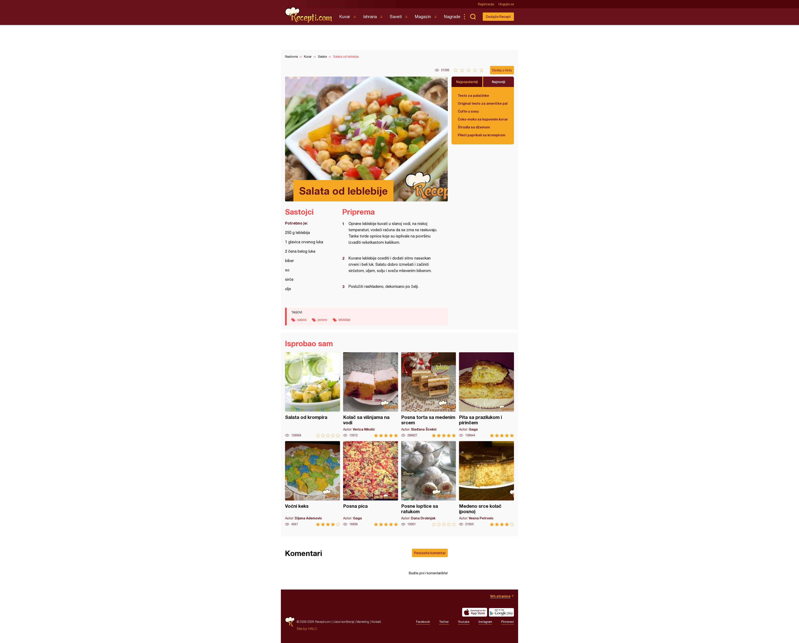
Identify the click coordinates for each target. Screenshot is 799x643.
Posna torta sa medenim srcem (428, 394)
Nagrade (452, 16)
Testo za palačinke (473, 95)
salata (301, 320)
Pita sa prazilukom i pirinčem (486, 394)
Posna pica (370, 483)
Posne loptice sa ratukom (428, 483)
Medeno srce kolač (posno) (486, 483)
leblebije (344, 320)
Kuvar (344, 16)
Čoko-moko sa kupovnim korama (483, 119)
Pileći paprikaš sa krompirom (481, 135)
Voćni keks (312, 483)
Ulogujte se (506, 4)
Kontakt (376, 621)
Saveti (396, 16)
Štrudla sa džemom (474, 127)
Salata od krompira (312, 394)
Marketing (362, 621)
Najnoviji (498, 82)
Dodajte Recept (498, 17)
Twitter (444, 621)
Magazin (423, 16)
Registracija (486, 4)
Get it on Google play (501, 612)
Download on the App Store (474, 612)
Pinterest (507, 621)
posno (322, 320)
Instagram (485, 621)
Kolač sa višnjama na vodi (370, 394)
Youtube (463, 621)
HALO (312, 629)
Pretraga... (473, 17)
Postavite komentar (430, 553)
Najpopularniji (467, 82)
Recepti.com (309, 15)
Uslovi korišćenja (343, 621)
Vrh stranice (500, 596)
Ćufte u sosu (468, 111)
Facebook (423, 621)
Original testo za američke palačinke (483, 103)
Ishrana (370, 16)
